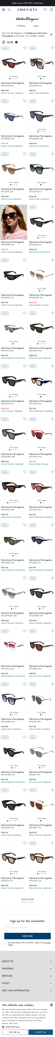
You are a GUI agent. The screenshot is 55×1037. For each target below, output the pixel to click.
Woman (21, 25)
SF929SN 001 (12, 243)
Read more (13, 1023)
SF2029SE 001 (12, 773)
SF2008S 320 (12, 561)
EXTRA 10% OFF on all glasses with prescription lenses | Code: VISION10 (27, 6)
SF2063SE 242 (12, 455)
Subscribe (27, 936)
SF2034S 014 (12, 84)
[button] (25, 1027)
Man (36, 25)
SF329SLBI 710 (40, 296)
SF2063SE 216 (40, 137)
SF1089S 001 (40, 667)
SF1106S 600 (40, 455)
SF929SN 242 (12, 508)
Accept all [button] (40, 1032)
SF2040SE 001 (40, 614)
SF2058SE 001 (12, 720)
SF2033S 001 (12, 402)
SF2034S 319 (40, 349)
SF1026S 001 (40, 190)
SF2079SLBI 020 (12, 614)
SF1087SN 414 (12, 137)
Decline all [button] (14, 1032)
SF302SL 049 (12, 667)
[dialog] (27, 1019)
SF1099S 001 (12, 296)
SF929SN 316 (12, 826)
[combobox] (51, 1005)
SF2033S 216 (40, 879)
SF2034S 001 (40, 243)
